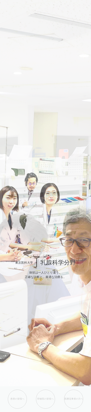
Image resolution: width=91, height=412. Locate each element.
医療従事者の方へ (73, 398)
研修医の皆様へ (45, 398)
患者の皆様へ (17, 398)
